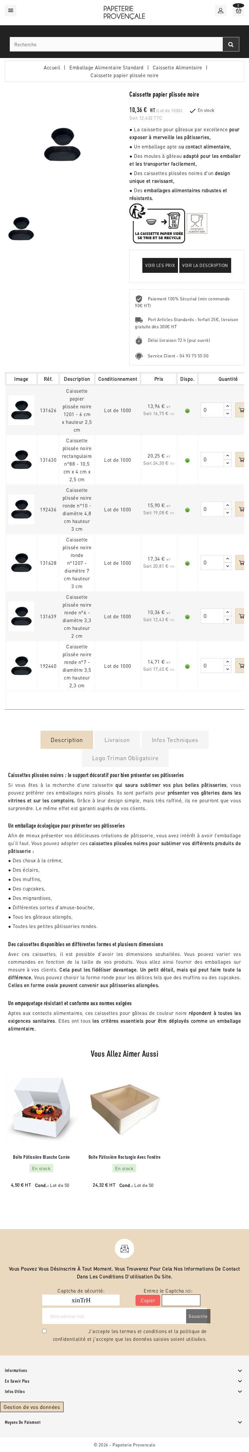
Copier (148, 1300)
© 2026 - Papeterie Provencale (125, 1444)
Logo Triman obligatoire (125, 757)
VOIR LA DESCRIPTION (205, 265)
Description (67, 739)
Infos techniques (175, 739)
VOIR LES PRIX (160, 265)
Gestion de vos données (32, 1406)
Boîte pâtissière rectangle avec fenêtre (125, 1157)
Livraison (117, 739)
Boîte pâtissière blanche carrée (41, 1157)
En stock (206, 110)
